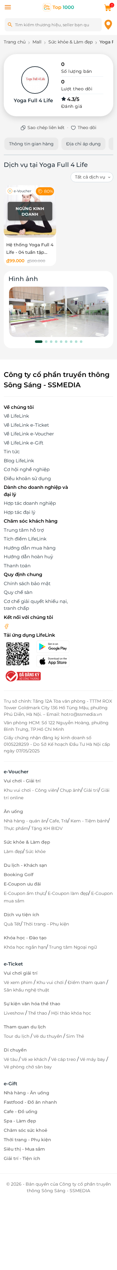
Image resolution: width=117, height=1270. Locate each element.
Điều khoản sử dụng (27, 478)
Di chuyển (15, 1050)
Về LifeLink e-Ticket (26, 425)
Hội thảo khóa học (71, 1013)
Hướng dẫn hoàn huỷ (28, 557)
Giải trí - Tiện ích (22, 1158)
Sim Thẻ (75, 1036)
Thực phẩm (16, 828)
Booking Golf (18, 874)
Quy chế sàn (18, 592)
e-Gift (10, 1084)
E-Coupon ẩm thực (24, 893)
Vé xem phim (19, 982)
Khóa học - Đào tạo (25, 938)
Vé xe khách (35, 1059)
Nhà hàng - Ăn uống (26, 1093)
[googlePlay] (55, 647)
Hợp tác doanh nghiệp (30, 503)
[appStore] (55, 661)
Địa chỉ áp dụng (83, 144)
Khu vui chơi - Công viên (30, 790)
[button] (38, 341)
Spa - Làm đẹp (20, 1121)
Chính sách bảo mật (27, 583)
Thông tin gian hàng (31, 144)
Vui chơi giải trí (20, 973)
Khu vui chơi (51, 982)
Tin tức (12, 451)
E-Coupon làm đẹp (68, 893)
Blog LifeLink (19, 461)
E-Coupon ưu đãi (22, 884)
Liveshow (14, 1013)
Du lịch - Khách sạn (25, 865)
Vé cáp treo (64, 1059)
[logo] (58, 7)
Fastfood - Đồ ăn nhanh (30, 1102)
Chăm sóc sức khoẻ (25, 1130)
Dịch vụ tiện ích (21, 914)
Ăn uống (13, 811)
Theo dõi (87, 127)
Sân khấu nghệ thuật (26, 990)
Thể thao (38, 1013)
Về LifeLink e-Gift (23, 443)
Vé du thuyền (48, 1036)
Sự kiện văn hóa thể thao (32, 1003)
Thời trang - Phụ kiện (46, 924)
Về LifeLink (16, 416)
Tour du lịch (17, 1036)
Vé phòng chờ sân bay (28, 1067)
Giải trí (91, 790)
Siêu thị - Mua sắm (24, 1149)
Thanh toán (17, 566)
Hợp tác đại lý (19, 512)
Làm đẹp (13, 851)
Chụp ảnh (70, 790)
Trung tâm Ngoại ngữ (73, 947)
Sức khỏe (36, 851)
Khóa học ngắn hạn (25, 947)
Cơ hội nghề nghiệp (27, 469)
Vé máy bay (93, 1059)
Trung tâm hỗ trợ (24, 530)
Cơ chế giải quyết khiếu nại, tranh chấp (36, 604)
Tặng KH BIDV (47, 828)
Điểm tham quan (87, 982)
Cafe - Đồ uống (20, 1111)
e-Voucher (16, 772)
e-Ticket (13, 964)
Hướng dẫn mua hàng (30, 548)
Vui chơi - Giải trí (22, 781)
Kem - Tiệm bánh (89, 821)
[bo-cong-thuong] (22, 676)
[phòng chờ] (59, 312)
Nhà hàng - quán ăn (25, 821)
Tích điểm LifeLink (25, 539)
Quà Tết (12, 924)
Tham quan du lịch (25, 1027)
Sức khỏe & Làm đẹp (27, 842)
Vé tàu (11, 1059)
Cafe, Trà (58, 821)
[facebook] (6, 626)
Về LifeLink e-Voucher (29, 434)
